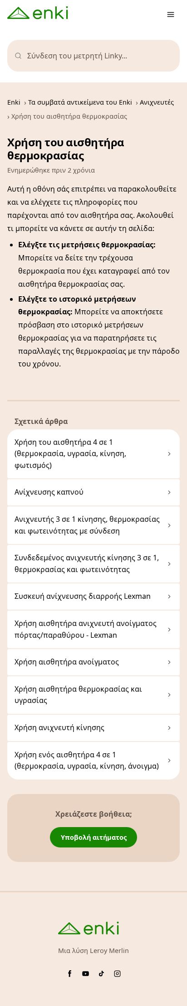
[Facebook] (69, 973)
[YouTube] (85, 973)
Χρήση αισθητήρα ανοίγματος (67, 662)
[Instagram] (117, 973)
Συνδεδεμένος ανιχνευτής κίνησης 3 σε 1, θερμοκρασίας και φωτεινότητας (87, 563)
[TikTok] (101, 973)
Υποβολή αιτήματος (94, 837)
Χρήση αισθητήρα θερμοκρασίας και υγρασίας (78, 695)
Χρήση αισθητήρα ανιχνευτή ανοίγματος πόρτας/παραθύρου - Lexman (86, 629)
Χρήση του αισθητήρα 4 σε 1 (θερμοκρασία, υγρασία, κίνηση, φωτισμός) (70, 453)
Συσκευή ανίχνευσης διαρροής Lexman (83, 596)
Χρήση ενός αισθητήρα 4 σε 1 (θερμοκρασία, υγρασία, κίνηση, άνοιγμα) (87, 760)
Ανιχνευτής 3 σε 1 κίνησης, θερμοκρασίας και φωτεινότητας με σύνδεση (87, 525)
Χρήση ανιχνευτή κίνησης (59, 727)
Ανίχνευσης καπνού (49, 492)
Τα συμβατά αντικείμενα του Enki (80, 102)
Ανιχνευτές (157, 102)
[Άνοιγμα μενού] (171, 14)
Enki (13, 102)
